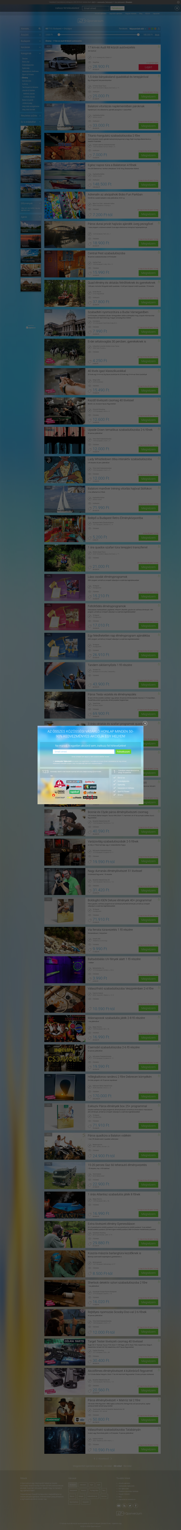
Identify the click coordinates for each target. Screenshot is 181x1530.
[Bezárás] (145, 723)
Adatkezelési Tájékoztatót (63, 761)
